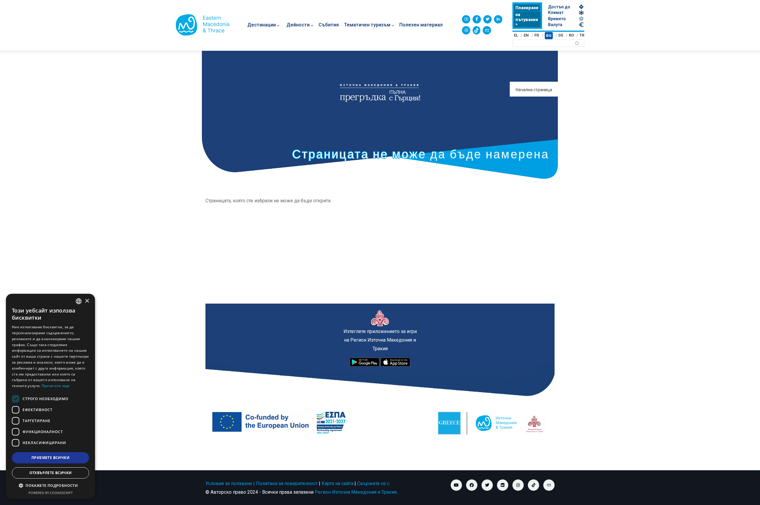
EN (526, 35)
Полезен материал (421, 25)
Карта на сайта (337, 483)
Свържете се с (373, 483)
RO (571, 35)
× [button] (87, 301)
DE (560, 35)
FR (536, 35)
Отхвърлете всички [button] (50, 472)
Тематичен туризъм (367, 25)
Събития (329, 25)
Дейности (298, 25)
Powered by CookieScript (50, 492)
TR (582, 35)
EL (516, 35)
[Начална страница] (202, 25)
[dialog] (50, 396)
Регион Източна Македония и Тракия (356, 492)
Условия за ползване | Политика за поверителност (261, 483)
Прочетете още (56, 385)
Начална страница (534, 89)
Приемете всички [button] (50, 457)
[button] (50, 485)
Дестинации (261, 25)
